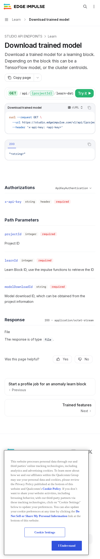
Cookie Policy (52, 488)
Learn (52, 36)
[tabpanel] (50, 154)
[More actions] (94, 6)
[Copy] (69, 93)
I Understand (67, 545)
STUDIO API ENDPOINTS (23, 36)
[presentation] (46, 93)
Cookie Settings (44, 532)
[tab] (12, 144)
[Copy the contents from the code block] (89, 108)
